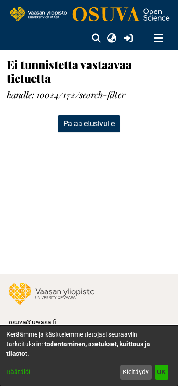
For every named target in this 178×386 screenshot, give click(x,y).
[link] (89, 15)
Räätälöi (18, 371)
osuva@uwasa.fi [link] (33, 322)
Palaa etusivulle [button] (89, 123)
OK (161, 371)
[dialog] (89, 355)
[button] (96, 38)
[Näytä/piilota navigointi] (158, 38)
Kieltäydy (136, 371)
